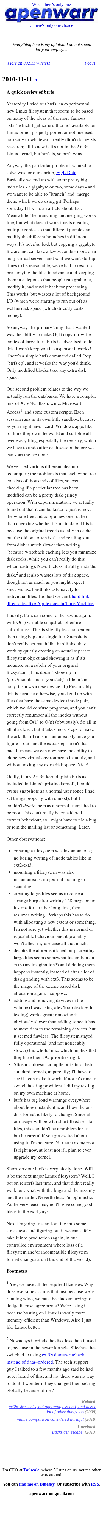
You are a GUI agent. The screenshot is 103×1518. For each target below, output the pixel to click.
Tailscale (31, 1470)
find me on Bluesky (36, 1484)
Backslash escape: (68, 1432)
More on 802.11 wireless (29, 63)
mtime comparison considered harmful (50, 1419)
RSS (95, 1484)
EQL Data (66, 172)
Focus (90, 63)
